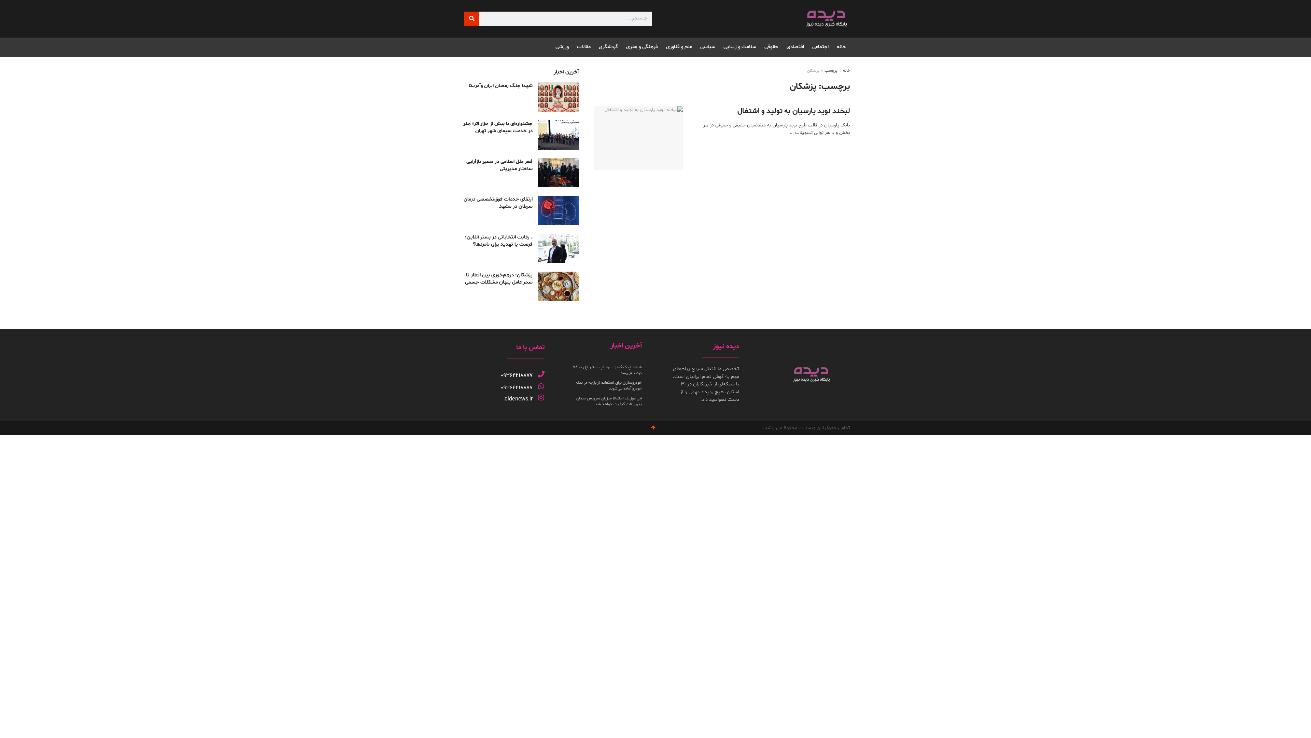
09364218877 (517, 375)
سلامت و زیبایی (739, 47)
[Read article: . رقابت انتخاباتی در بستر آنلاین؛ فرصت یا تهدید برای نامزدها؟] (558, 248)
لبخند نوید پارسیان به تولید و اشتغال (793, 111)
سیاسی (707, 47)
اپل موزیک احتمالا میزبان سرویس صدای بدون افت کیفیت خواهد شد (609, 401)
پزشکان (813, 70)
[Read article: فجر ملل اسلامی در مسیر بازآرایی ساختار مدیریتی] (558, 173)
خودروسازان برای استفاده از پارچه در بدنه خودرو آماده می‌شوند (609, 385)
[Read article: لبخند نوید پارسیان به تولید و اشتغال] (638, 138)
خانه (841, 47)
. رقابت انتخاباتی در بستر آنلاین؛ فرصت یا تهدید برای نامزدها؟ (499, 241)
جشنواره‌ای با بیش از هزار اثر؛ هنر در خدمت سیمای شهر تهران (498, 127)
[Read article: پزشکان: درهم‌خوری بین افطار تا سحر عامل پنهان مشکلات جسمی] (558, 286)
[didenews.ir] (541, 397)
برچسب (830, 70)
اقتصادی (795, 47)
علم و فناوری (679, 47)
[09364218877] (541, 374)
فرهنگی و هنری (642, 47)
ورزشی (562, 47)
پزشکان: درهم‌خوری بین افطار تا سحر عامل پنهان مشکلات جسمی (499, 279)
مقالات (584, 47)
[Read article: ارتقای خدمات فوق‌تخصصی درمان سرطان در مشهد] (558, 210)
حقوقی (771, 47)
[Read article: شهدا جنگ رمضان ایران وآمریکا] (558, 97)
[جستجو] (471, 19)
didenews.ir (519, 398)
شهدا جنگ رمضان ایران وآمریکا (501, 86)
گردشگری (608, 47)
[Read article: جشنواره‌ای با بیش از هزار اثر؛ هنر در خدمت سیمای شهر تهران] (558, 135)
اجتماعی (820, 47)
